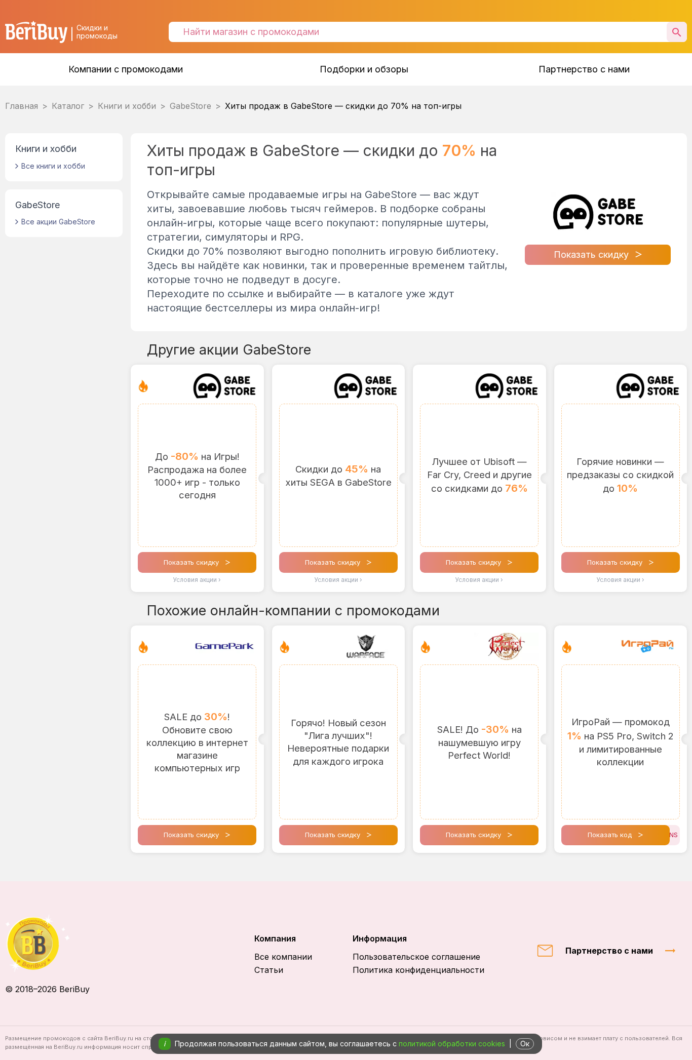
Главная (21, 106)
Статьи (268, 970)
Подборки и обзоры (364, 69)
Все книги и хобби (53, 166)
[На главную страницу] (47, 943)
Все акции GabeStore (58, 221)
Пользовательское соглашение (416, 957)
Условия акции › (197, 579)
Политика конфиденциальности (418, 970)
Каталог (68, 106)
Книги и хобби (127, 106)
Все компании (283, 957)
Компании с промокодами (125, 69)
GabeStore (190, 106)
